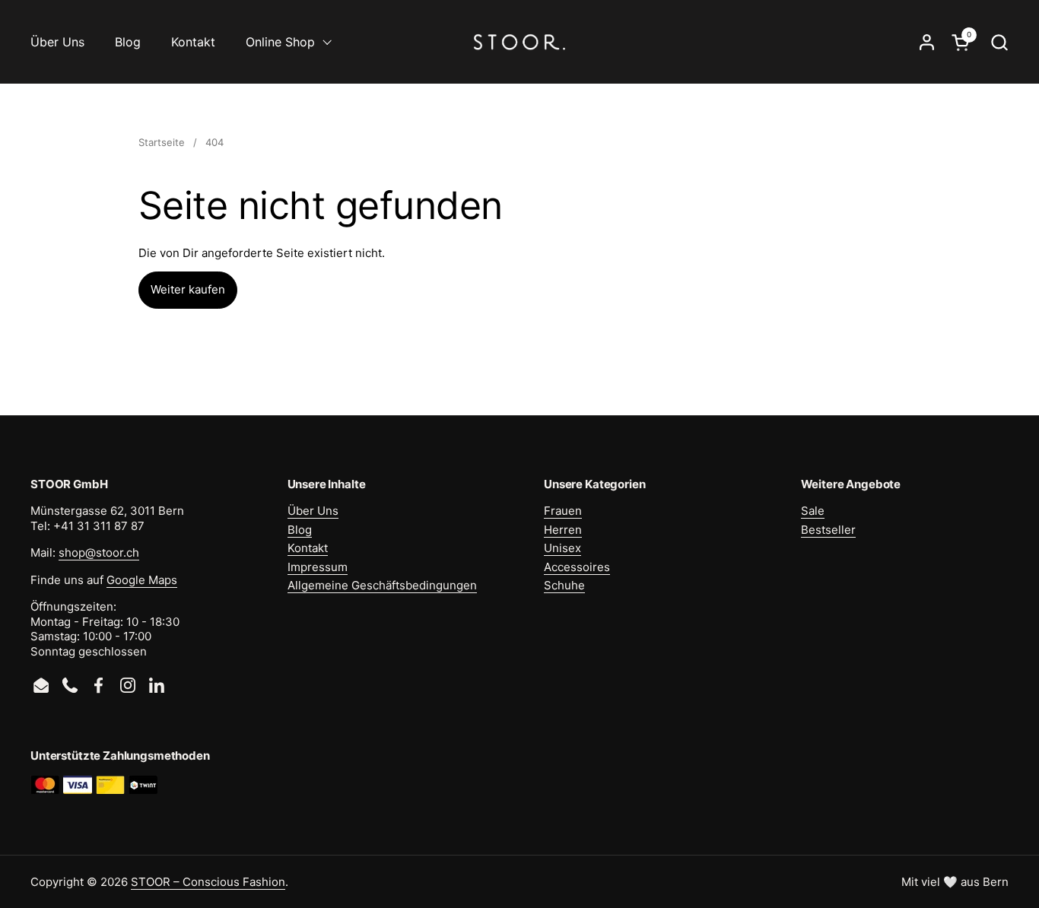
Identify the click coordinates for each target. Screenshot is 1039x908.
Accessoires (577, 567)
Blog (300, 529)
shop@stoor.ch (99, 552)
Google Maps (141, 580)
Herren (563, 529)
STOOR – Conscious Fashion (208, 882)
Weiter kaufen (188, 289)
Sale (813, 510)
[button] (999, 42)
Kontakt (308, 548)
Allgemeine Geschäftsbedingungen (382, 585)
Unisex (562, 548)
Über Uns (313, 510)
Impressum (318, 567)
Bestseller (828, 529)
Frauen (563, 510)
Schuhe (564, 585)
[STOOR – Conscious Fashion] (519, 42)
